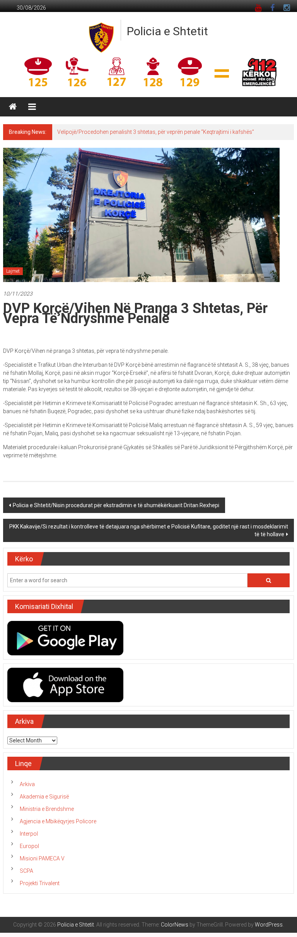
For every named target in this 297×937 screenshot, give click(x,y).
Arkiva (27, 784)
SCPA (26, 871)
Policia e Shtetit (167, 31)
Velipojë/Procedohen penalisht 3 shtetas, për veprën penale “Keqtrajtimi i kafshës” (155, 132)
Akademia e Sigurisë (44, 796)
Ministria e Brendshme (47, 809)
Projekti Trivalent (40, 883)
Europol (29, 846)
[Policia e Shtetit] (12, 106)
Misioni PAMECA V (42, 858)
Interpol (29, 834)
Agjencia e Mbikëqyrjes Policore (58, 821)
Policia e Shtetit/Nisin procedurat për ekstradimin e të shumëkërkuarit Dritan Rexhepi (116, 505)
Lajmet (13, 271)
